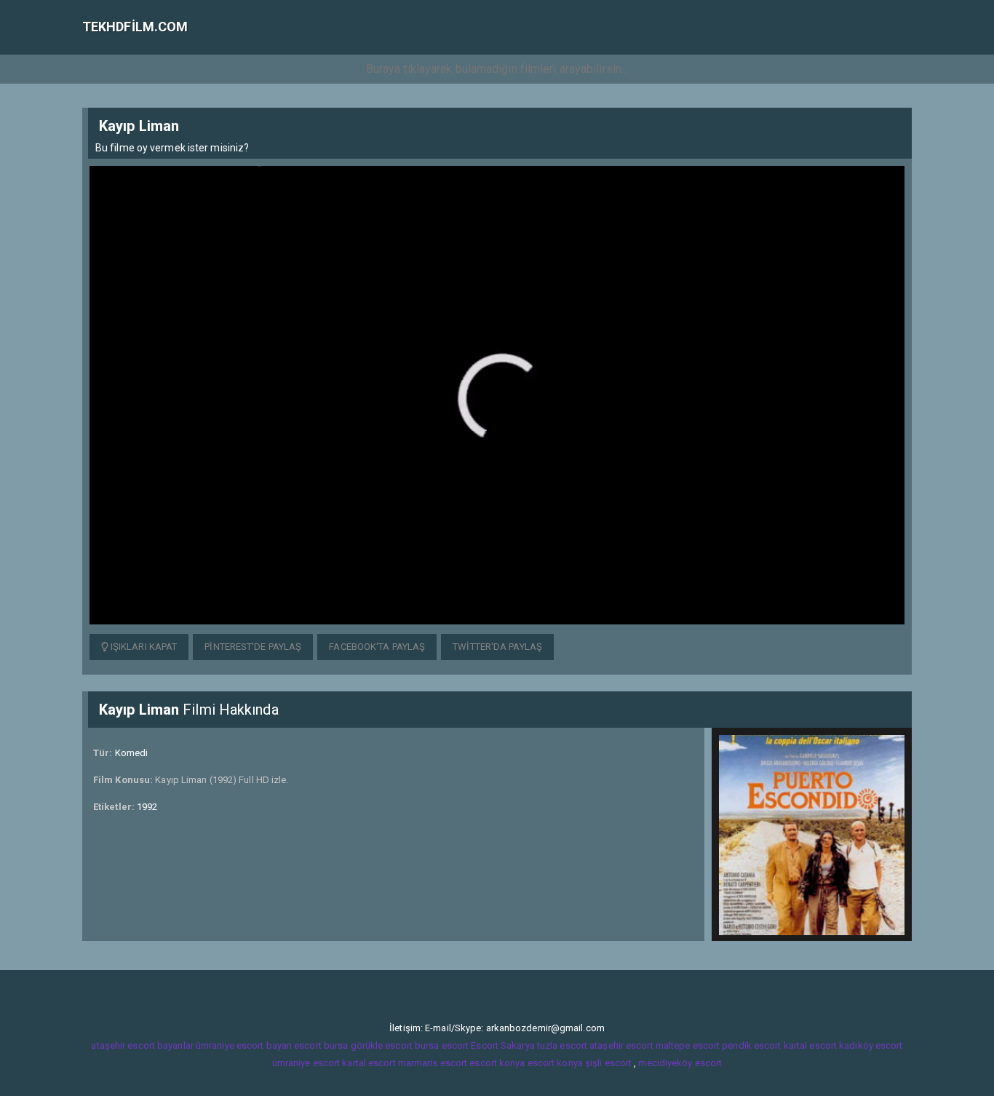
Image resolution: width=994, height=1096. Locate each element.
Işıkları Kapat (143, 646)
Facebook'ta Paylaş (377, 646)
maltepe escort (688, 1045)
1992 (147, 806)
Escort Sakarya (502, 1045)
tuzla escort (562, 1045)
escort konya (497, 1062)
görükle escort (382, 1045)
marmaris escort (433, 1062)
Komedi (131, 752)
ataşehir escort (621, 1045)
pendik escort (751, 1045)
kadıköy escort (870, 1045)
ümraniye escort (306, 1062)
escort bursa (321, 1045)
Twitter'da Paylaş (497, 646)
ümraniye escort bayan (244, 1045)
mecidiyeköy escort (680, 1062)
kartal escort (810, 1045)
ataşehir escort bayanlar (142, 1045)
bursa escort (442, 1045)
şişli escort (608, 1062)
